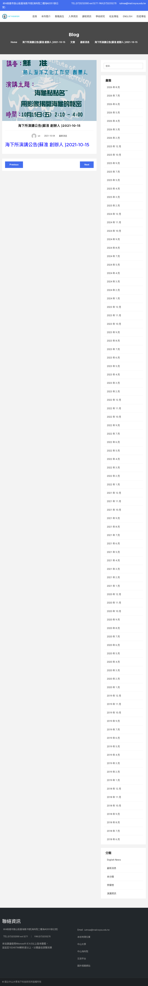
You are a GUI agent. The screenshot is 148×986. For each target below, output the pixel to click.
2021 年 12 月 (114, 493)
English (127, 16)
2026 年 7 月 (113, 95)
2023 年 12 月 (114, 307)
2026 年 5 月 (113, 112)
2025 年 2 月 (113, 205)
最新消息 (63, 136)
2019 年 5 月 (113, 746)
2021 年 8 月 (113, 526)
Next (86, 164)
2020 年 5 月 (113, 653)
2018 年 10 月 (114, 805)
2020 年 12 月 (114, 594)
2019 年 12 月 (114, 695)
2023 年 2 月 (113, 391)
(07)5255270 (45, 936)
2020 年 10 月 (114, 611)
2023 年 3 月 (113, 383)
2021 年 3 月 (113, 569)
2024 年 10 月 (114, 231)
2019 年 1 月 (113, 780)
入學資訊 (73, 16)
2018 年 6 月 (113, 839)
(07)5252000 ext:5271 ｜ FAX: (23, 936)
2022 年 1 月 (113, 484)
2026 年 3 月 (113, 129)
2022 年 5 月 (113, 450)
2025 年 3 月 (113, 197)
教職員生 (59, 16)
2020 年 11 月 (114, 602)
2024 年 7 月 (113, 256)
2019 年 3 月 (113, 763)
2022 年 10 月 (114, 416)
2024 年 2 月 (113, 290)
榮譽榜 (110, 885)
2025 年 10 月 (114, 154)
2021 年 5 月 (113, 552)
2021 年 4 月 (113, 560)
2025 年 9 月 (113, 163)
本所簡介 (46, 16)
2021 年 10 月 (114, 509)
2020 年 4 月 (113, 662)
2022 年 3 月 (113, 467)
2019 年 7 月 (113, 729)
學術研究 (100, 16)
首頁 (34, 16)
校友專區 (114, 16)
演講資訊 (111, 893)
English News (114, 859)
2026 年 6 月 (113, 104)
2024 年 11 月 (114, 222)
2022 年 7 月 (113, 433)
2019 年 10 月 (114, 712)
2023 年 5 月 (113, 366)
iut (39, 136)
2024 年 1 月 (113, 298)
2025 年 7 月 (113, 171)
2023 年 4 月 (113, 374)
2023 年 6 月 (113, 357)
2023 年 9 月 (113, 332)
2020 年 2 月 (113, 678)
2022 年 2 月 (113, 476)
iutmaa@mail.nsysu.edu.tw (132, 3)
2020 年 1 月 (113, 687)
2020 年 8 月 (113, 628)
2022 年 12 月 (114, 400)
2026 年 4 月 (113, 121)
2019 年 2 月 (113, 771)
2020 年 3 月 (113, 670)
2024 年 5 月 (113, 264)
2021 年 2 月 (113, 577)
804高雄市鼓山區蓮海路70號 (17, 929)
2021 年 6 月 (113, 543)
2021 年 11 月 (114, 501)
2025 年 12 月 (114, 146)
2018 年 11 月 (114, 797)
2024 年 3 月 (113, 281)
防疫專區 (141, 16)
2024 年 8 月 (113, 247)
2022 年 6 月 (113, 442)
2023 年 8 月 (113, 340)
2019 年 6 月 (113, 738)
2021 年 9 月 (113, 518)
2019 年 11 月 (114, 704)
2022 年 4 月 (113, 459)
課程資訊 (86, 16)
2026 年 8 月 (113, 87)
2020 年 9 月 (113, 619)
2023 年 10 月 (114, 324)
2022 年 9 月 (113, 425)
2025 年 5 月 (113, 180)
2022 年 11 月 (114, 408)
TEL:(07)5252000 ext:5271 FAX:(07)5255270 (95, 3)
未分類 (110, 876)
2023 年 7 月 (113, 349)
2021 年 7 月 (113, 535)
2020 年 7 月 (113, 636)
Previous (14, 164)
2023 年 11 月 (114, 315)
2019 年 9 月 (113, 721)
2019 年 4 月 (113, 755)
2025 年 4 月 (113, 188)
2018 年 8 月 (113, 822)
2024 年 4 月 (113, 273)
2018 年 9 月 (113, 814)
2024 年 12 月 (114, 214)
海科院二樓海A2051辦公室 (44, 929)
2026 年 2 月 (113, 138)
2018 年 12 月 (114, 788)
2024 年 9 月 (113, 239)
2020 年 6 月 (113, 645)
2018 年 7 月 (113, 831)
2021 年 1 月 (113, 586)
